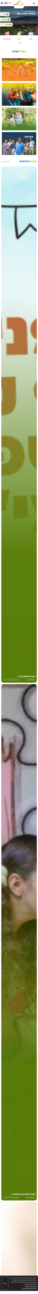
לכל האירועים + (5, 161)
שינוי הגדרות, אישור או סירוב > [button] (29, 1288)
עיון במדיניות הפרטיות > (31, 1286)
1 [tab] (19, 42)
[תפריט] (34, 3)
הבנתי (5, 1283)
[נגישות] (2, 3)
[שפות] (10, 3)
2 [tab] (18, 42)
